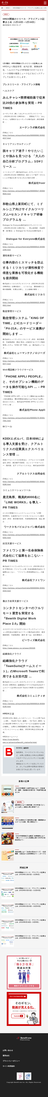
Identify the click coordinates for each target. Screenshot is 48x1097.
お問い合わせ (8, 1050)
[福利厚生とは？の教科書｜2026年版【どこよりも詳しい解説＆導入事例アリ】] (7, 807)
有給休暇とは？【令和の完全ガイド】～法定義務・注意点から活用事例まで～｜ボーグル (30, 853)
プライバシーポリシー (11, 1061)
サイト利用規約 (9, 1066)
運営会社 (6, 1055)
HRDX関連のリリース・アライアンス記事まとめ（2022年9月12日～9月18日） (30, 937)
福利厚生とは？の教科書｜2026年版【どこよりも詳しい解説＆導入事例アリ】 (30, 806)
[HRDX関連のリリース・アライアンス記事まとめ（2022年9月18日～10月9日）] (7, 925)
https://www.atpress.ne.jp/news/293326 (19, 648)
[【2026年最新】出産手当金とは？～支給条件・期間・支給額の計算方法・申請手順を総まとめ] (7, 791)
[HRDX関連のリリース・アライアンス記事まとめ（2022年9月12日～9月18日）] (7, 941)
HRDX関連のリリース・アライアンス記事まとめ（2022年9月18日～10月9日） (30, 921)
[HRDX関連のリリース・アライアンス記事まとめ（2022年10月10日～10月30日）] (7, 909)
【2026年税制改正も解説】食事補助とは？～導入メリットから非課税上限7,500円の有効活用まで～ (30, 838)
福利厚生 (19, 802)
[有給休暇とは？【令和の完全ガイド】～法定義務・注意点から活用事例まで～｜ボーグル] (7, 854)
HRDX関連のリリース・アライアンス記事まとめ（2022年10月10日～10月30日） (30, 905)
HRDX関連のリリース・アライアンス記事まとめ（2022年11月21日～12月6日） (30, 873)
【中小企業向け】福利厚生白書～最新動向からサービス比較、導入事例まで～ (30, 821)
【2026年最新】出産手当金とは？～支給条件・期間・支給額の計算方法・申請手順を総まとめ (30, 790)
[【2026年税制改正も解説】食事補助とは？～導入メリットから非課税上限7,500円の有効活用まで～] (7, 838)
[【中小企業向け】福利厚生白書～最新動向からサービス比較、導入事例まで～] (7, 823)
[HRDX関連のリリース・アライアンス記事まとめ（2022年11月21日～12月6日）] (7, 877)
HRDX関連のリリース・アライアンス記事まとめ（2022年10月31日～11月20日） (30, 889)
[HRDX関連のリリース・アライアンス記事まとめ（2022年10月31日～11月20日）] (7, 893)
